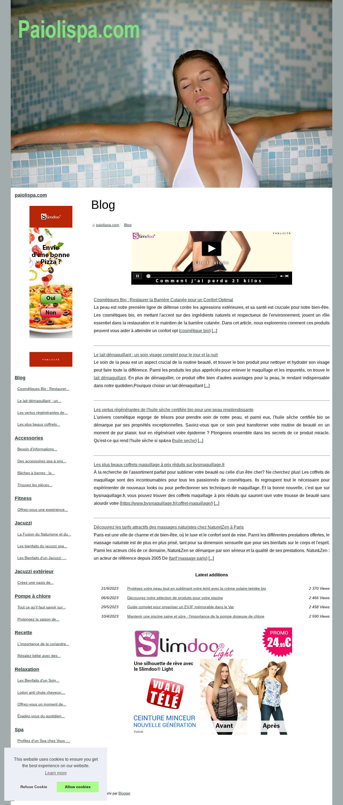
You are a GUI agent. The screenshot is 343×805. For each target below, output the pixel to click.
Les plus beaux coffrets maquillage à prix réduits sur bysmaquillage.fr (159, 464)
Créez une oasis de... (35, 582)
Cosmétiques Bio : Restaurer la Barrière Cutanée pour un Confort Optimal (163, 300)
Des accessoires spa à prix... (41, 461)
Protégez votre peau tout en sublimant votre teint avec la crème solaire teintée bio (196, 588)
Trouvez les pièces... (34, 485)
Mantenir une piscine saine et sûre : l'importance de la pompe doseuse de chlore (195, 616)
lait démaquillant (110, 378)
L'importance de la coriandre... (43, 644)
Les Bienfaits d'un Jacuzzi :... (41, 558)
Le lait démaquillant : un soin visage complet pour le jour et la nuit (156, 355)
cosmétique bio (194, 330)
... (214, 330)
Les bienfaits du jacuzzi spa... (42, 546)
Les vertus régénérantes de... (42, 412)
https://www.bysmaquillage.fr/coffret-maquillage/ (166, 503)
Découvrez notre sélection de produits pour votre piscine (175, 598)
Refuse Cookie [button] (33, 787)
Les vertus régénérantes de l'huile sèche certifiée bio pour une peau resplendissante (173, 409)
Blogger (124, 793)
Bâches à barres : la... (36, 473)
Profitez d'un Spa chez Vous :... (43, 741)
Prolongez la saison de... (38, 619)
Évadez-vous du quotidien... (41, 716)
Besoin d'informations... (37, 449)
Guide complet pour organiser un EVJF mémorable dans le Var (180, 607)
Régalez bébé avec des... (39, 656)
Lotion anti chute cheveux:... (41, 692)
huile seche (184, 440)
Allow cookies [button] (78, 787)
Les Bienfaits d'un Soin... (38, 680)
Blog (128, 225)
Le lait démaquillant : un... (39, 401)
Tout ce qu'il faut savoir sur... (41, 607)
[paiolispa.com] (171, 94)
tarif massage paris (188, 558)
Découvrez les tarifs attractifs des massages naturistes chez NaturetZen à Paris (169, 527)
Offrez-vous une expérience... (42, 509)
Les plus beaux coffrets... (38, 424)
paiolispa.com (107, 225)
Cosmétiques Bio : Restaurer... (43, 389)
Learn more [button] (56, 773)
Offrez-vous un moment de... (41, 704)
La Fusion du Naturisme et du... (44, 534)
